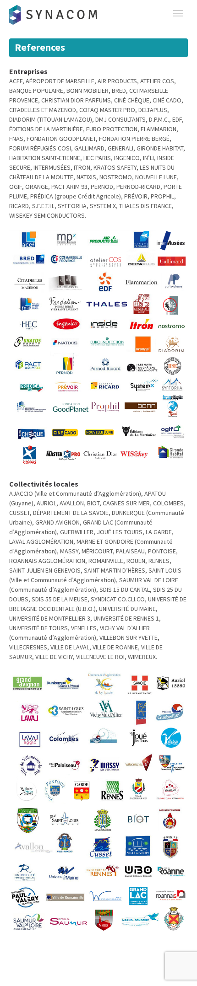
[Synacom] (55, 15)
